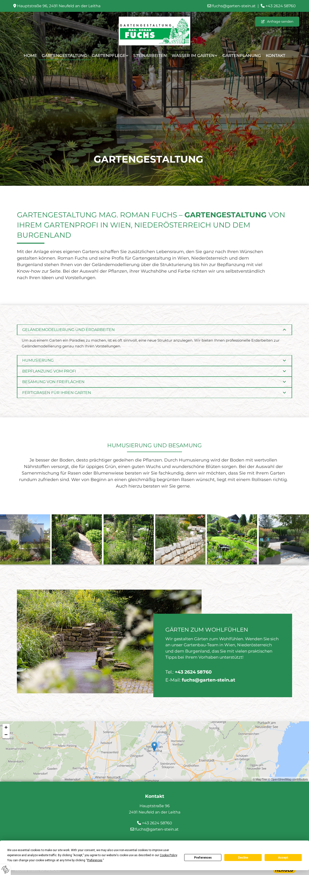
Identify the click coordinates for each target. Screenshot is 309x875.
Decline (243, 857)
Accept (283, 857)
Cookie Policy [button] (168, 855)
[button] (277, 22)
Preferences (203, 857)
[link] (110, 56)
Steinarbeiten (150, 55)
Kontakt (275, 55)
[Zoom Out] (6, 734)
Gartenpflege (109, 55)
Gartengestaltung (64, 55)
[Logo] (154, 31)
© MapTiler (260, 779)
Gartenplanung (241, 55)
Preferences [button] (94, 860)
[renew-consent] (5, 869)
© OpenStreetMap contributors (288, 779)
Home (30, 55)
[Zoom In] (6, 727)
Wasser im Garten (193, 55)
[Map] (154, 751)
